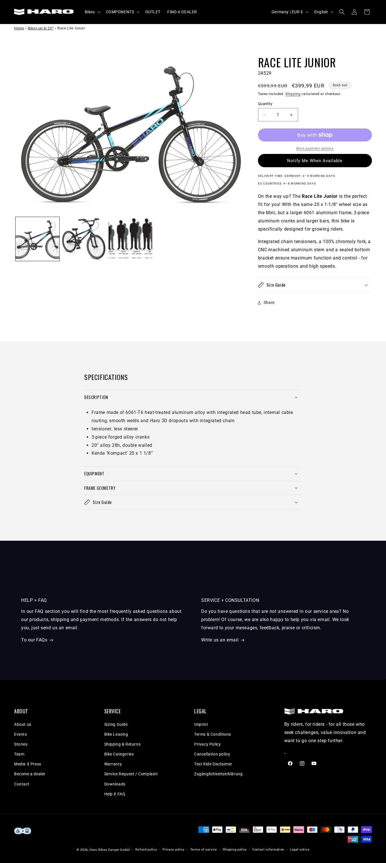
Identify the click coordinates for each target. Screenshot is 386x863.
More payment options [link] (314, 149)
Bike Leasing (116, 734)
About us (22, 724)
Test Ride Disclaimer (213, 764)
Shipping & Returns (122, 744)
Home (19, 28)
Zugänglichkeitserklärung (218, 774)
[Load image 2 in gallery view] (84, 239)
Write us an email (219, 640)
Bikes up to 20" (40, 28)
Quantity (265, 104)
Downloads (114, 784)
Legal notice (299, 849)
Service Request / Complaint (131, 774)
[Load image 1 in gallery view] (37, 239)
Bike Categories (119, 754)
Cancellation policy (212, 754)
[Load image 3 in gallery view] (130, 239)
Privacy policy (173, 849)
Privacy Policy (207, 744)
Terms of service (203, 849)
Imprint (201, 724)
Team (19, 754)
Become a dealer (29, 774)
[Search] (342, 12)
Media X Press (27, 764)
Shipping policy (235, 849)
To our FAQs (34, 640)
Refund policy (146, 849)
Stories (20, 744)
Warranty (113, 764)
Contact (21, 784)
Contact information (268, 849)
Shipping (293, 94)
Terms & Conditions (212, 734)
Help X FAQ (114, 794)
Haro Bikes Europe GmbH (110, 850)
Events (20, 734)
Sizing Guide (116, 724)
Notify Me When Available (314, 160)
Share (269, 302)
